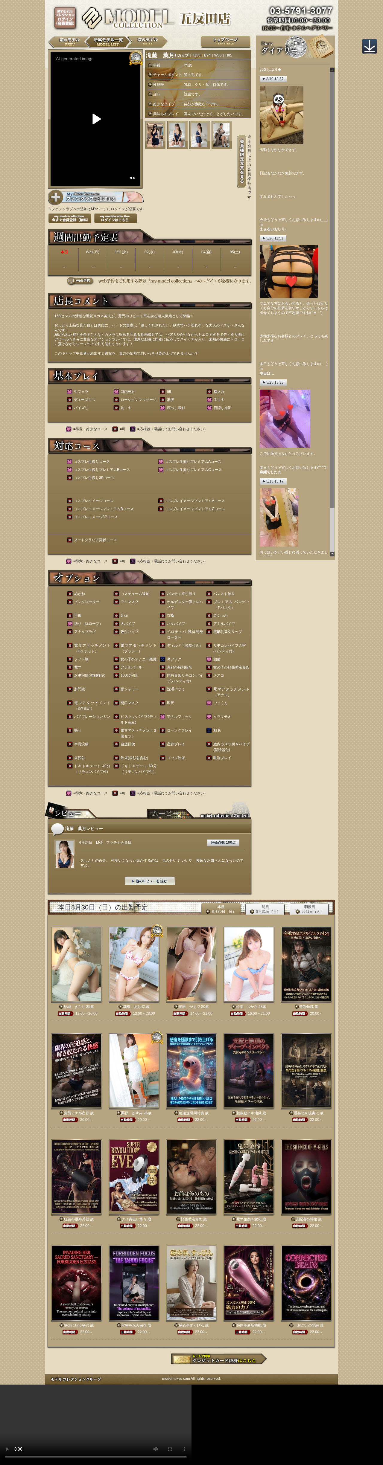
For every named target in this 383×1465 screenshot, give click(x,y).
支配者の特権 (306, 1219)
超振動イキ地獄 (249, 1113)
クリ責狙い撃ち (134, 1219)
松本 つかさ (247, 1007)
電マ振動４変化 (249, 1219)
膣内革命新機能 (249, 1325)
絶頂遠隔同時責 (191, 1113)
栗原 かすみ (132, 1113)
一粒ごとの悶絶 (306, 1325)
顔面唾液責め (191, 1219)
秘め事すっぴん (191, 1325)
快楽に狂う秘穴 (76, 1325)
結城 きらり (74, 1007)
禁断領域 (306, 1007)
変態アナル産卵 (76, 1113)
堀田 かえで (189, 1007)
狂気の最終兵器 (76, 1219)
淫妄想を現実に (306, 1113)
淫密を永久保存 (134, 1325)
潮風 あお (132, 1007)
